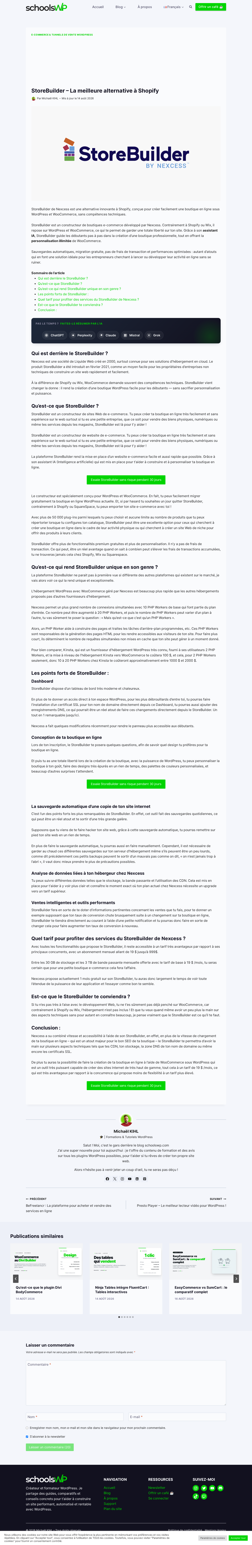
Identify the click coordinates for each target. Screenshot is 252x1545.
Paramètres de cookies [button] (212, 1538)
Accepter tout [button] (238, 1538)
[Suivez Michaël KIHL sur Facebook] (107, 1179)
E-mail (136, 1417)
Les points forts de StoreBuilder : (63, 294)
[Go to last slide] (16, 1279)
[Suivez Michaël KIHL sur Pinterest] (144, 1179)
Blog (107, 1493)
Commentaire (39, 1364)
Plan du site (113, 1509)
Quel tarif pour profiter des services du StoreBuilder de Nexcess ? (88, 299)
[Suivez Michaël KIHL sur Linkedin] (137, 1179)
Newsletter (156, 1488)
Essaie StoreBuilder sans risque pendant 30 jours (126, 480)
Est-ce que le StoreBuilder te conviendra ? (70, 305)
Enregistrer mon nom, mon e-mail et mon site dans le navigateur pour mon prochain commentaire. (98, 1428)
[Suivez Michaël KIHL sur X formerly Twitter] (115, 1179)
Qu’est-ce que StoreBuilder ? (60, 284)
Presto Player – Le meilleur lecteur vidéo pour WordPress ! (181, 1202)
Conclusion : (47, 310)
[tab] (119, 1317)
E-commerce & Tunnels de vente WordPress (62, 34)
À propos (145, 7)
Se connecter (158, 1498)
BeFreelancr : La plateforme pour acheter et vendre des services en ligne (68, 1205)
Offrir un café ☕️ (211, 7)
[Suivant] (236, 1279)
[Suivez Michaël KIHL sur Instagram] (122, 1179)
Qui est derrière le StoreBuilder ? (63, 278)
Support (110, 1504)
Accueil (98, 7)
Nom (32, 1417)
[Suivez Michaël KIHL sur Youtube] (130, 1179)
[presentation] (46, 1261)
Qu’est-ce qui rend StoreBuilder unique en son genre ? (79, 289)
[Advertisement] (126, 62)
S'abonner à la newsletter (47, 1436)
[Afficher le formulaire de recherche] (191, 7)
